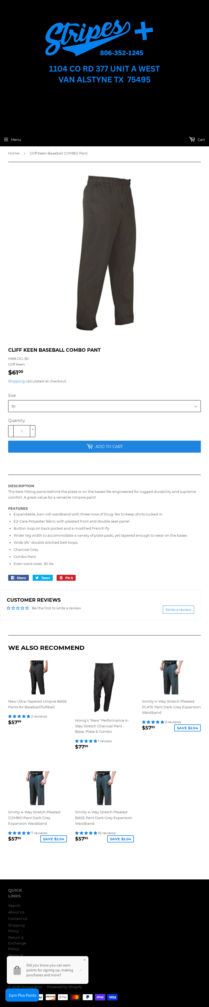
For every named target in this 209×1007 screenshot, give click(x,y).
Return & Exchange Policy (17, 943)
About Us (16, 912)
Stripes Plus (31, 987)
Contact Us (17, 918)
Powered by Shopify (64, 987)
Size (12, 395)
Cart (201, 139)
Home (13, 153)
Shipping (16, 381)
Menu (16, 139)
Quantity (16, 420)
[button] (19, 716)
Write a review (178, 609)
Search (14, 905)
